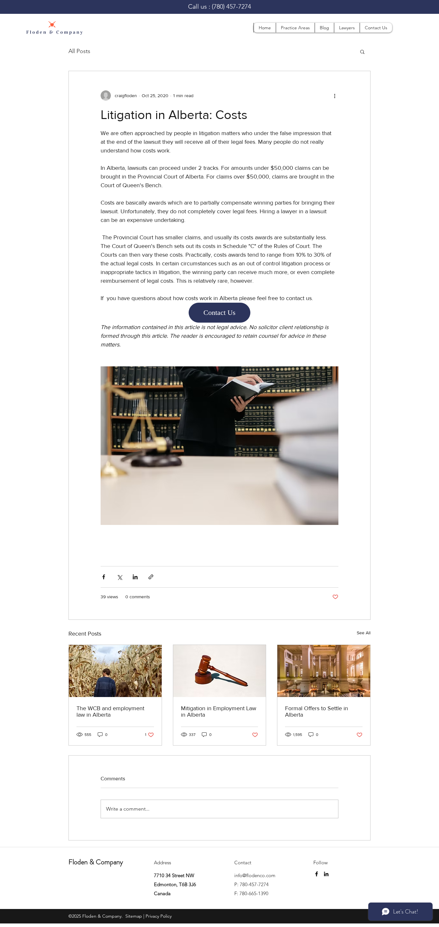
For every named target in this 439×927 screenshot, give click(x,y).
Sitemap (133, 916)
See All (364, 632)
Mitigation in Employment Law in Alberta (218, 711)
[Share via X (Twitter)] (119, 577)
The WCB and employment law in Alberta (110, 711)
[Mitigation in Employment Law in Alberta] (219, 671)
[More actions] (334, 95)
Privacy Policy (159, 916)
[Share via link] (151, 577)
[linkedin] (326, 873)
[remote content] (219, 313)
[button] (295, 27)
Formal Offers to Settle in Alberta (316, 711)
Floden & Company (95, 862)
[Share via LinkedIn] (135, 577)
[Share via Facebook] (104, 577)
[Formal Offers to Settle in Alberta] (323, 671)
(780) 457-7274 (231, 6)
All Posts (79, 51)
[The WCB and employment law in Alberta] (115, 671)
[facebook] (316, 873)
